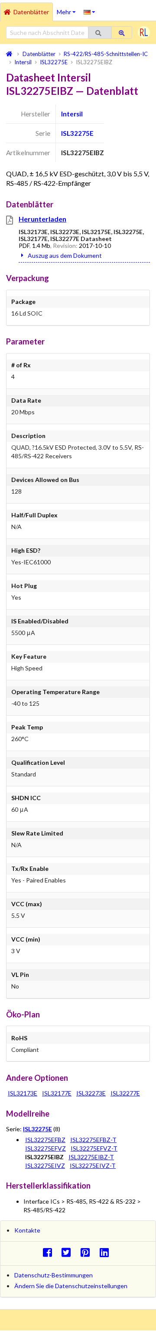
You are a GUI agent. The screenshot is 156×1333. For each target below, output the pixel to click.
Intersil (72, 114)
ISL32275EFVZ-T (94, 1148)
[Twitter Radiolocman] (68, 1252)
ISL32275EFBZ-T (93, 1139)
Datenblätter (31, 12)
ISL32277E (125, 1093)
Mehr (68, 9)
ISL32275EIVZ (45, 1165)
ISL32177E (57, 1093)
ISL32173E (22, 1093)
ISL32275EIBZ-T (91, 1157)
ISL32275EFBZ (45, 1139)
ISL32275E (77, 133)
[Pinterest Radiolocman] (87, 1252)
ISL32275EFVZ (45, 1148)
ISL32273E (91, 1093)
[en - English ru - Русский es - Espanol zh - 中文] (89, 12)
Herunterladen (42, 219)
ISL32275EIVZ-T (93, 1165)
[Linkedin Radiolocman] (106, 1252)
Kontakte (27, 1230)
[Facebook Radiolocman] (49, 1252)
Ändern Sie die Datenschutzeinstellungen (70, 1285)
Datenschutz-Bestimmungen (53, 1275)
